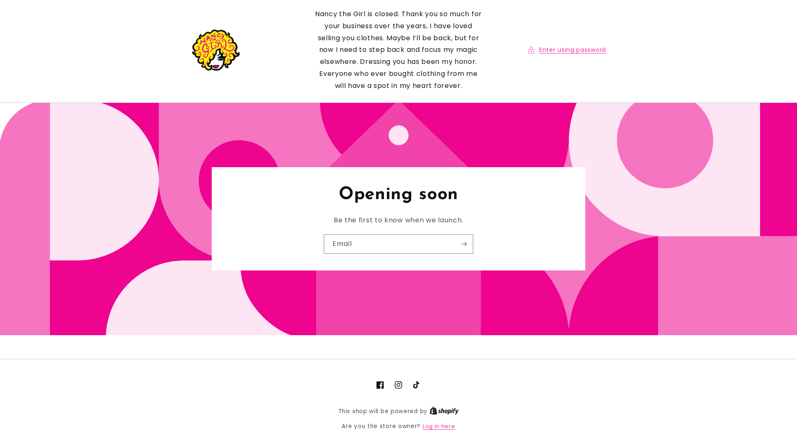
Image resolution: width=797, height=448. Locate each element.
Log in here (439, 426)
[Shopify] (444, 411)
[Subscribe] (464, 244)
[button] (567, 50)
